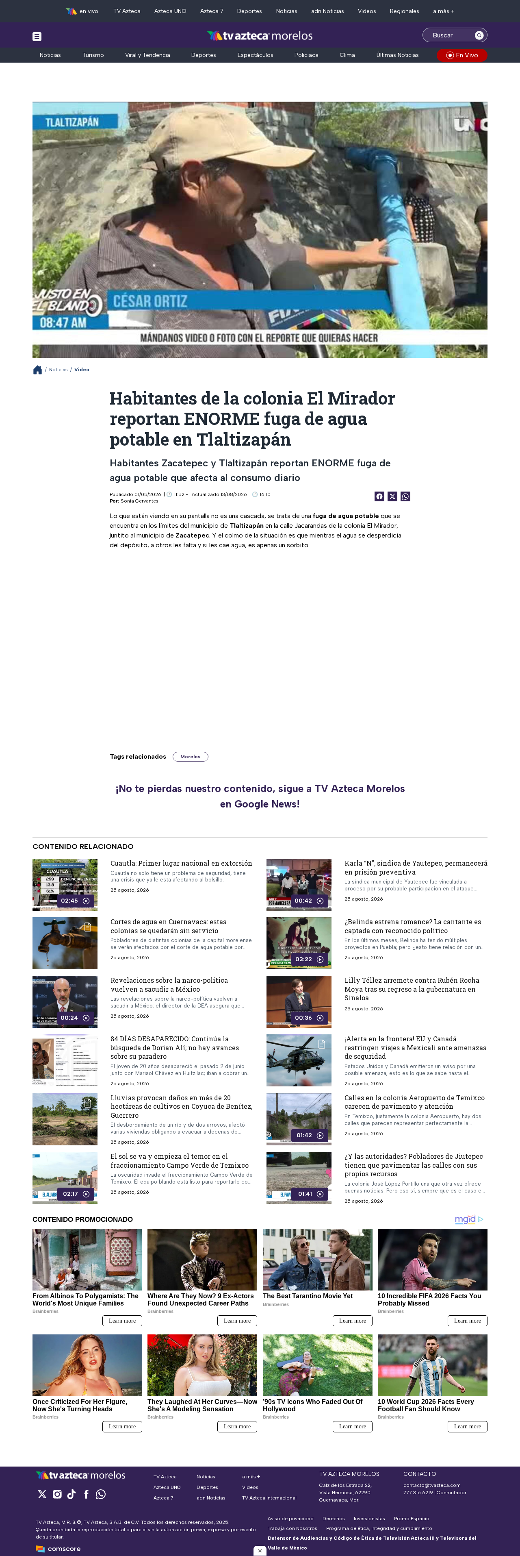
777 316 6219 (418, 1492)
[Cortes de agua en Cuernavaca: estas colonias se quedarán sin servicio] (65, 943)
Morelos (190, 757)
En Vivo (467, 55)
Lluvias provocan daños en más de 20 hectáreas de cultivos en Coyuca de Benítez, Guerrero (181, 1106)
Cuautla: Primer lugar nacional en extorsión (181, 863)
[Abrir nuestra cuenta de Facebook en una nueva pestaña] (86, 1494)
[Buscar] (479, 35)
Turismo (93, 55)
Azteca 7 (211, 11)
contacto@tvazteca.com (432, 1485)
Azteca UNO (170, 11)
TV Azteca (127, 11)
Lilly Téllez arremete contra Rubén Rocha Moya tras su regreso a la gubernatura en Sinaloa (411, 989)
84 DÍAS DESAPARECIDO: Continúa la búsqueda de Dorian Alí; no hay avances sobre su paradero (174, 1047)
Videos (367, 11)
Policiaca (306, 55)
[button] (260, 1551)
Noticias (286, 11)
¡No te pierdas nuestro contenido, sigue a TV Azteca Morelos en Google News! (260, 796)
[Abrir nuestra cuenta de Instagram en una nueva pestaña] (57, 1494)
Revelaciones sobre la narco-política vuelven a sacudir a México (169, 984)
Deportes (249, 11)
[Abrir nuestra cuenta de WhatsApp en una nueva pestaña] (101, 1494)
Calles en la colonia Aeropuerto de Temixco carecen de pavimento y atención (414, 1102)
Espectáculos (255, 55)
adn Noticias (327, 11)
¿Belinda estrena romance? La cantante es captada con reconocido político (412, 926)
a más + (444, 11)
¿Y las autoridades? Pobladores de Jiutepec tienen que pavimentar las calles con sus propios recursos (413, 1165)
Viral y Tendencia (147, 55)
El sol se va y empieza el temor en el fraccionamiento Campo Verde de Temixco (179, 1160)
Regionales (404, 11)
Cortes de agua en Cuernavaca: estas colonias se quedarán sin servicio (168, 926)
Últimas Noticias (398, 55)
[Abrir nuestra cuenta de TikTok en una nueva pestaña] (71, 1494)
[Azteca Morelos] (260, 36)
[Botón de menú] (36, 36)
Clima (347, 55)
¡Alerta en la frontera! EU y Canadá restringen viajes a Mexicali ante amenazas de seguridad (415, 1047)
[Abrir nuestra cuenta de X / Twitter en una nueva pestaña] (42, 1494)
